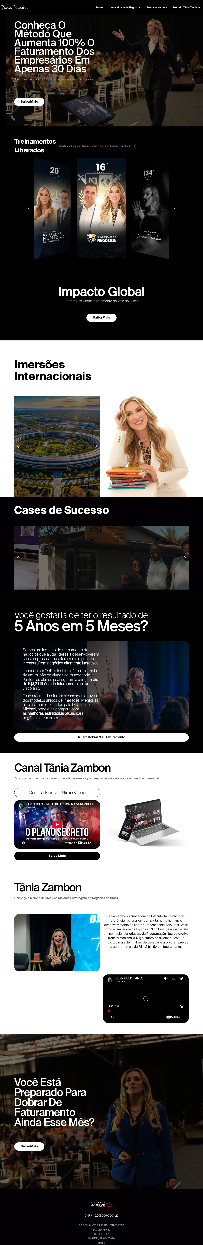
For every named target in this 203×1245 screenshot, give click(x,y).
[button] (98, 260)
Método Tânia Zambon (186, 7)
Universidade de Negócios (125, 7)
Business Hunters (157, 7)
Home (99, 7)
